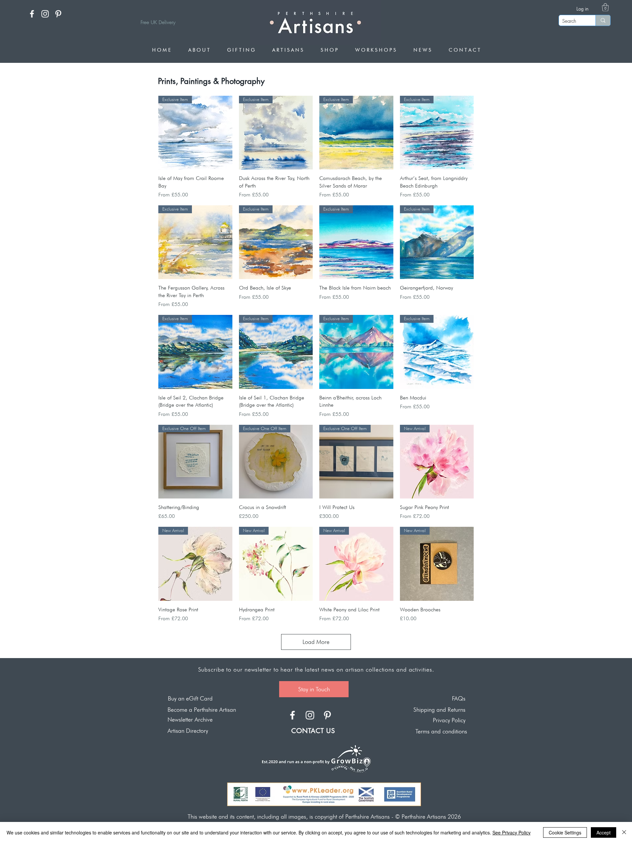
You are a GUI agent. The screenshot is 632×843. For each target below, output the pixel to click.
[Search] (602, 20)
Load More (316, 641)
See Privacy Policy (511, 832)
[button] (605, 7)
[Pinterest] (58, 14)
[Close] (624, 832)
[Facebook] (32, 14)
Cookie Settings (565, 832)
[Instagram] (45, 14)
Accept (603, 832)
